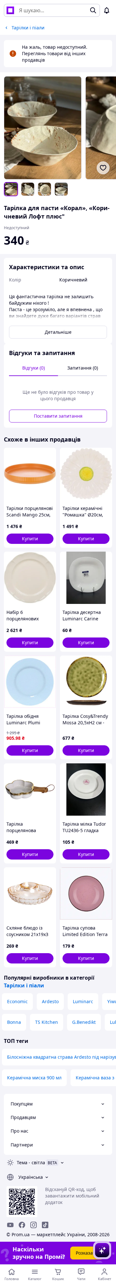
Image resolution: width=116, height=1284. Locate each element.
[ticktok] (45, 1225)
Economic (17, 1001)
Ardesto (50, 1001)
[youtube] (10, 1225)
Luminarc (83, 1001)
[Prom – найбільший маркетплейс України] (10, 10)
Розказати (87, 1253)
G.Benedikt (84, 1022)
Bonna (14, 1022)
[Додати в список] (103, 167)
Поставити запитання (58, 416)
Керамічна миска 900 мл (34, 1078)
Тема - (31, 1162)
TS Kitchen (46, 1022)
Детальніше (58, 332)
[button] (29, 539)
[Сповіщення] (106, 10)
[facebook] (22, 1225)
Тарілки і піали (24, 985)
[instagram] (33, 1225)
